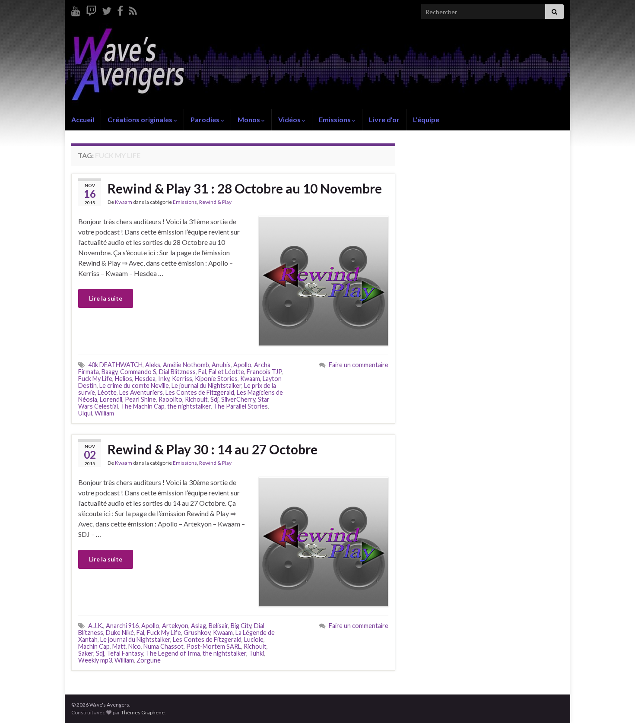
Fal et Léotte (226, 371)
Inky (163, 378)
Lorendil (111, 399)
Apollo (242, 364)
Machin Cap (94, 646)
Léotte (107, 392)
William (104, 413)
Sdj (214, 399)
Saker (85, 653)
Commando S (138, 371)
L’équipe (426, 119)
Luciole (254, 639)
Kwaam (123, 202)
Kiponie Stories (216, 378)
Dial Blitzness (177, 371)
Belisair (218, 625)
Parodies (205, 119)
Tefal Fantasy (125, 653)
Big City (241, 625)
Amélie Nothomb (186, 364)
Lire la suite (105, 298)
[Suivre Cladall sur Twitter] (106, 9)
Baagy (109, 371)
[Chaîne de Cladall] (75, 9)
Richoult (196, 399)
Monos (249, 119)
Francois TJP (264, 371)
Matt (119, 646)
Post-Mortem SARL (213, 646)
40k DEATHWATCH (115, 364)
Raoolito (170, 399)
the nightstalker (189, 406)
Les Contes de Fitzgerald (199, 392)
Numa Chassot (163, 646)
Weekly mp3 (95, 660)
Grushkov (197, 632)
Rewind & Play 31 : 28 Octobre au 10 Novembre (245, 188)
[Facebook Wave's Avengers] (120, 9)
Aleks (152, 364)
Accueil (82, 119)
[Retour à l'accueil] (317, 66)
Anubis (221, 364)
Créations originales (141, 119)
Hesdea (145, 378)
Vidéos (290, 119)
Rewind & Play (215, 202)
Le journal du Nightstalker (206, 385)
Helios (123, 378)
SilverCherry (238, 399)
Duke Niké (120, 632)
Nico (134, 646)
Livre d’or (384, 119)
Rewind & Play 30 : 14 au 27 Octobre (213, 449)
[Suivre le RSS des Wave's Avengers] (133, 9)
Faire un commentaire (358, 364)
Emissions (335, 119)
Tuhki (256, 653)
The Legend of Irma (173, 653)
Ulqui (85, 413)
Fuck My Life (95, 378)
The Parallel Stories (240, 406)
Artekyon (175, 625)
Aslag (198, 625)
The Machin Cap (143, 406)
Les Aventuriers (141, 392)
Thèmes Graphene (143, 712)
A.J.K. (95, 625)
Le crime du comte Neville (134, 385)
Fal (202, 371)
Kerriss (182, 378)
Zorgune (149, 660)
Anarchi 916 (122, 625)
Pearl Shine (140, 399)
